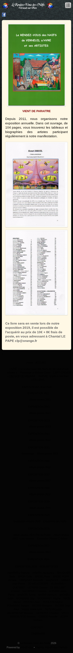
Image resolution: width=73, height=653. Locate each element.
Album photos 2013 (40, 426)
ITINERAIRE (38, 633)
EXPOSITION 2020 (39, 515)
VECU (65, 612)
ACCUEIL (40, 362)
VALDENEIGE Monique (20, 612)
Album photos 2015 (47, 453)
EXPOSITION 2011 (38, 393)
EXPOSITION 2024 (38, 559)
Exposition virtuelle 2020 (27, 521)
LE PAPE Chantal (37, 587)
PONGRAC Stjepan (18, 605)
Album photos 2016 (40, 467)
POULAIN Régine (52, 601)
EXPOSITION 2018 (39, 487)
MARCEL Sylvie (26, 594)
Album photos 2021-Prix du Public (32, 534)
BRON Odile (25, 576)
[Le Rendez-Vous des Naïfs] (28, 8)
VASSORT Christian (47, 612)
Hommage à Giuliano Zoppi (35, 372)
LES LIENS (38, 379)
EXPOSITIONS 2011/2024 (36, 387)
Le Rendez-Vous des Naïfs (35, 643)
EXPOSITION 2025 (26, 566)
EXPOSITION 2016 (39, 460)
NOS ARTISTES (49, 566)
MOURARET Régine (49, 598)
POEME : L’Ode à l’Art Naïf (53, 376)
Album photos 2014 (40, 440)
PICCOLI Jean (32, 601)
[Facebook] (4, 14)
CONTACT (37, 627)
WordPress (27, 647)
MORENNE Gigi (25, 598)
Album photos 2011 (40, 399)
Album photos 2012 (40, 413)
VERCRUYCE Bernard (22, 616)
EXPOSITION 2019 (39, 501)
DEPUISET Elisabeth (31, 580)
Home (29, 362)
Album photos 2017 (40, 480)
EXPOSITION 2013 (39, 420)
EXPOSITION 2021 (39, 528)
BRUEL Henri (42, 576)
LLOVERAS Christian (34, 591)
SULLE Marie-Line (32, 609)
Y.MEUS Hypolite (48, 616)
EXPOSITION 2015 (39, 447)
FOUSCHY (52, 580)
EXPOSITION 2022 (39, 545)
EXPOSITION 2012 (39, 406)
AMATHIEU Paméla (18, 572)
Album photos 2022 (40, 552)
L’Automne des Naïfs (54, 521)
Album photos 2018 (40, 494)
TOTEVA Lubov (53, 609)
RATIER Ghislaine (42, 605)
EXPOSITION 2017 (39, 474)
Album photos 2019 (40, 507)
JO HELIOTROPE (38, 583)
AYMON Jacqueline (43, 572)
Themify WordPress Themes (51, 647)
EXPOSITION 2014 (39, 433)
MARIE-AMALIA (47, 594)
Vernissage (28, 453)
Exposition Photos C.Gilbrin (52, 538)
